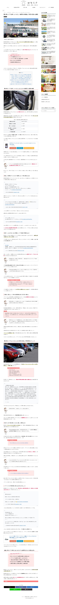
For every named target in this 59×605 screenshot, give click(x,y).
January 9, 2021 (16, 192)
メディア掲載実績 (44, 97)
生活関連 (6, 16)
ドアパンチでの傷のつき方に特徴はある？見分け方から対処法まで (19, 473)
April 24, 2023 (25, 207)
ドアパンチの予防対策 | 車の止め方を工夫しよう (19, 82)
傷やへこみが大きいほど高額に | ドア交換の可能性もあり (21, 77)
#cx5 (18, 501)
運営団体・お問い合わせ (45, 101)
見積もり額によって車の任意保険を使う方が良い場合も (21, 78)
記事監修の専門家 (27, 596)
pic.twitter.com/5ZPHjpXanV (28, 248)
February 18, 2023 (21, 250)
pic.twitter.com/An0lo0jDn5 (23, 501)
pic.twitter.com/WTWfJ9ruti (9, 204)
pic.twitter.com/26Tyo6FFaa (27, 219)
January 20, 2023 (23, 525)
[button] (26, 589)
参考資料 (6, 581)
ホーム (23, 596)
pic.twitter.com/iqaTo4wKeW (16, 189)
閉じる (22, 72)
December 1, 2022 (18, 504)
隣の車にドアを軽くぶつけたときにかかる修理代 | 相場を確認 (20, 74)
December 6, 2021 (19, 221)
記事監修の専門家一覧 (45, 99)
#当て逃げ (7, 245)
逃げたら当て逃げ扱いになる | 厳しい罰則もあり (19, 81)
